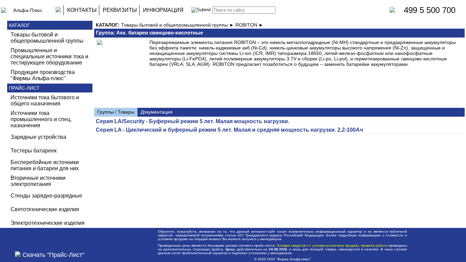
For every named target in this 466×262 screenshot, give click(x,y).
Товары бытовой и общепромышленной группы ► (178, 25)
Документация (157, 112)
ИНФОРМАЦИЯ (163, 10)
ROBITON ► (249, 25)
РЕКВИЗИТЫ (120, 10)
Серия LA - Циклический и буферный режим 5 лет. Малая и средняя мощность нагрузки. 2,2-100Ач (229, 130)
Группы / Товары (115, 112)
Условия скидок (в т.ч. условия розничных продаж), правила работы (332, 245)
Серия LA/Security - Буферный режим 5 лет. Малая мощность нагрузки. (192, 121)
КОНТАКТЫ (82, 10)
